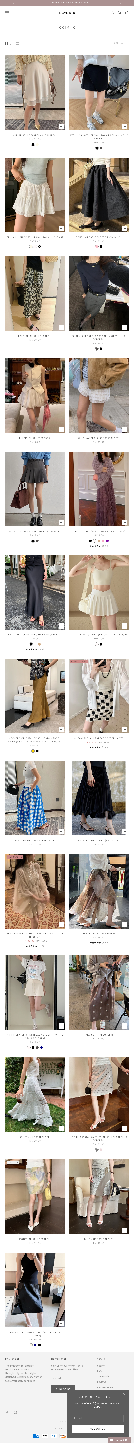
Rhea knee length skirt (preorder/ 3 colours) (35, 1334)
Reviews (101, 1382)
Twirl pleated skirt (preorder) (99, 840)
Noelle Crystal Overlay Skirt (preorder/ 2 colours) (99, 1139)
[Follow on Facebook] (6, 1412)
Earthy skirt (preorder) (99, 933)
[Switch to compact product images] (17, 43)
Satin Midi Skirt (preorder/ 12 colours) (35, 634)
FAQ (99, 1371)
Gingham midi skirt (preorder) (35, 840)
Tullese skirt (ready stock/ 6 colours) (98, 531)
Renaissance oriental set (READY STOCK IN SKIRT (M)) (35, 935)
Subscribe (97, 1428)
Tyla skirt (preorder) (98, 1034)
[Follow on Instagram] (15, 1412)
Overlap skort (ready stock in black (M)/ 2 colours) (98, 137)
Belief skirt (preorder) (35, 1137)
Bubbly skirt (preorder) (35, 438)
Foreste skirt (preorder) (35, 336)
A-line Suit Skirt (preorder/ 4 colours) (35, 531)
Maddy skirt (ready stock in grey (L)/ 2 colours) (99, 338)
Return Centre (105, 1387)
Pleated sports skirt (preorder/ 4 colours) (99, 634)
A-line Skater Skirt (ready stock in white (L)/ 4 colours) (35, 1036)
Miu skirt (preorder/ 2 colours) (35, 135)
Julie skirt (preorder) (99, 1239)
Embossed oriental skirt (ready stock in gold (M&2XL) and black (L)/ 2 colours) (35, 740)
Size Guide (103, 1376)
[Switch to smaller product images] (11, 43)
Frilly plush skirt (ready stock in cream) (35, 237)
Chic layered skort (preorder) (99, 438)
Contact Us (120, 1440)
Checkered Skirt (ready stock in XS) (99, 738)
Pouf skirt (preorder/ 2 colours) (99, 237)
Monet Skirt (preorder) (35, 1239)
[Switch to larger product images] (6, 43)
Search (101, 1365)
